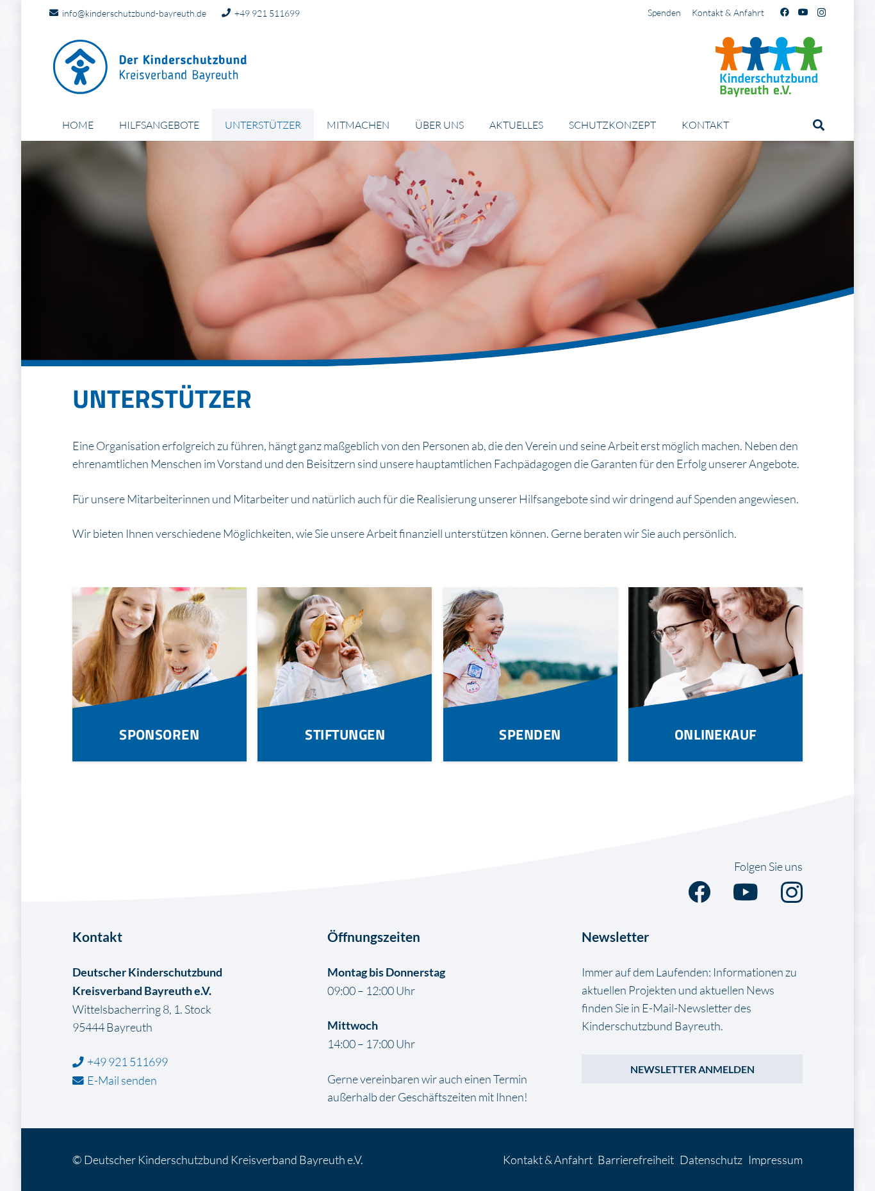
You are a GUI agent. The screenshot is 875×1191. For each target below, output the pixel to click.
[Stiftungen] (345, 674)
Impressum (775, 1160)
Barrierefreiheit (636, 1160)
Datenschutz (711, 1160)
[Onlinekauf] (715, 674)
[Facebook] (784, 12)
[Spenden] (530, 674)
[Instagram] (821, 12)
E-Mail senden (122, 1080)
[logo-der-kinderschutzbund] (150, 67)
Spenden (664, 12)
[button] (310, 124)
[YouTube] (803, 12)
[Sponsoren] (159, 674)
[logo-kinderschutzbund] (769, 67)
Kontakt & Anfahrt (728, 12)
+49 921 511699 (127, 1062)
